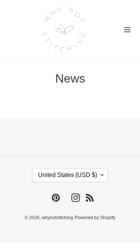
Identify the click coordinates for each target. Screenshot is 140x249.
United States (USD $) (67, 175)
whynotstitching (57, 217)
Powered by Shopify (95, 217)
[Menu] (127, 29)
